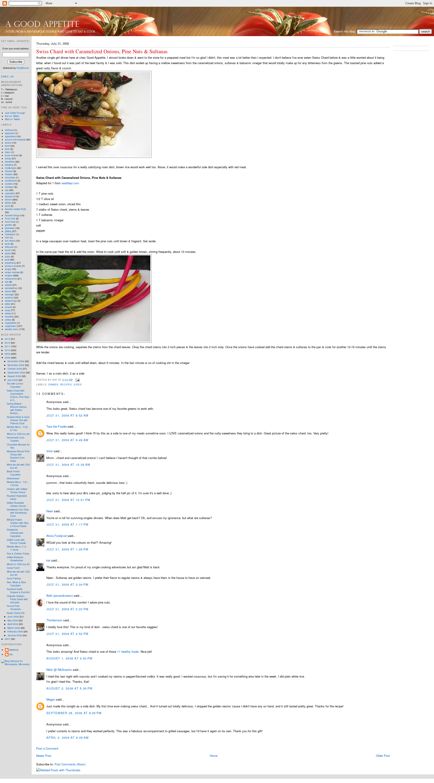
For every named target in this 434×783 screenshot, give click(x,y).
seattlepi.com (70, 183)
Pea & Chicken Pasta (18, 553)
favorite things (12, 215)
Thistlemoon (54, 620)
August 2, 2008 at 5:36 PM (69, 688)
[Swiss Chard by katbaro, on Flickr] (93, 341)
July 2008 (12, 380)
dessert (9, 196)
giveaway (10, 228)
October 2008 (15, 368)
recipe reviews (12, 272)
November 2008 (16, 365)
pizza (7, 256)
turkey (8, 319)
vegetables (11, 322)
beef (7, 145)
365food (9, 130)
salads (8, 285)
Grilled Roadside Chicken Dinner (16, 504)
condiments (11, 180)
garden (8, 224)
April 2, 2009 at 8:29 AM (67, 737)
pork (7, 259)
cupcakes (10, 193)
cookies (9, 183)
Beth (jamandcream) (59, 595)
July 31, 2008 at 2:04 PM (67, 584)
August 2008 (14, 376)
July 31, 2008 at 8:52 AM (67, 415)
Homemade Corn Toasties (15, 439)
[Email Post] (76, 379)
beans (8, 142)
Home (213, 755)
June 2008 (13, 616)
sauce (8, 291)
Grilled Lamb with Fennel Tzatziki (16, 541)
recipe (8, 269)
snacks (8, 307)
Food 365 (10, 218)
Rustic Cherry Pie (16, 613)
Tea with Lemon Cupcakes (15, 385)
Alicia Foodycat (56, 536)
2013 (8, 338)
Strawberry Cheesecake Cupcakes (15, 533)
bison (8, 152)
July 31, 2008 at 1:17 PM (67, 524)
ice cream (10, 240)
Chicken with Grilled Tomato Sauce (17, 490)
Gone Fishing (14, 578)
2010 (8, 350)
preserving (10, 262)
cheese (9, 171)
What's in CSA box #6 (18, 434)
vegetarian (10, 326)
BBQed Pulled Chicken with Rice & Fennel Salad (17, 523)
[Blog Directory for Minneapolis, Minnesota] (16, 664)
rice (7, 281)
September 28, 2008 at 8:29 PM (74, 713)
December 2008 (16, 361)
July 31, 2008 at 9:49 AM (67, 440)
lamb (7, 243)
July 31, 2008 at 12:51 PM (68, 500)
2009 (8, 353)
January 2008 (15, 635)
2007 (8, 639)
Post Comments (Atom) (69, 764)
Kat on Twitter (12, 116)
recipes (66, 384)
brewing (9, 164)
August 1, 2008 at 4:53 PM (69, 658)
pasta (8, 253)
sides (78, 384)
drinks (8, 202)
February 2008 (15, 631)
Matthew (13, 649)
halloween (10, 234)
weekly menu (12, 329)
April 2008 (13, 624)
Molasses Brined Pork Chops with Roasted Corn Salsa (18, 456)
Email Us (7, 76)
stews (8, 313)
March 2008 (14, 627)
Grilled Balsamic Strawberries (15, 559)
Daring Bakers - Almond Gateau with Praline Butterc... (17, 408)
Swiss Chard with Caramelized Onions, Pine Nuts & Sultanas (101, 51)
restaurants (11, 278)
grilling (8, 231)
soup (7, 310)
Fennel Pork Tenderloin (14, 607)
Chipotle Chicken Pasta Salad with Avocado (17, 599)
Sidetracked (13, 478)
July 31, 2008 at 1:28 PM (67, 549)
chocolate (10, 177)
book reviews (12, 155)
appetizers (10, 136)
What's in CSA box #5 (18, 564)
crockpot (9, 187)
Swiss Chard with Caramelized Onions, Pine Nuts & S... (18, 395)
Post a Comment (47, 748)
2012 (8, 342)
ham (7, 237)
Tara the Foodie (56, 426)
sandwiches (11, 288)
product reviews (13, 266)
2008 (8, 357)
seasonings (11, 300)
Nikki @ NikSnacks (59, 669)
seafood (9, 297)
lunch (8, 250)
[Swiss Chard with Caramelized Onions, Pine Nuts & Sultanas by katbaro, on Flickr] (93, 156)
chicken (9, 174)
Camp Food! (13, 567)
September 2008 (16, 372)
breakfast (10, 161)
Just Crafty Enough (15, 112)
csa (7, 190)
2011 (8, 346)
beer (7, 149)
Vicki (49, 451)
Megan (50, 699)
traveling (9, 316)
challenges (10, 168)
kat (48, 560)
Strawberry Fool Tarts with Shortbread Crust (18, 512)
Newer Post (43, 755)
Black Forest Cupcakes (14, 473)
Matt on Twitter (12, 119)
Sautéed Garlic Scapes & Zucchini (18, 590)
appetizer (10, 133)
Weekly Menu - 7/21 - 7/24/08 (18, 483)
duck (7, 205)
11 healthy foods (128, 651)
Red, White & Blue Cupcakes (16, 584)
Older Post (383, 755)
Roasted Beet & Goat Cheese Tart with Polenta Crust (18, 420)
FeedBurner (23, 68)
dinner (53, 384)
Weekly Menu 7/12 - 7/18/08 (17, 548)
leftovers (9, 247)
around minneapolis (15, 139)
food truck (10, 221)
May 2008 (13, 620)
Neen (49, 511)
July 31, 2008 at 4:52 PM (67, 634)
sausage (9, 294)
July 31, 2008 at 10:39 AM (68, 464)
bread (8, 158)
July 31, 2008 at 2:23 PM (67, 609)
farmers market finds (15, 209)
